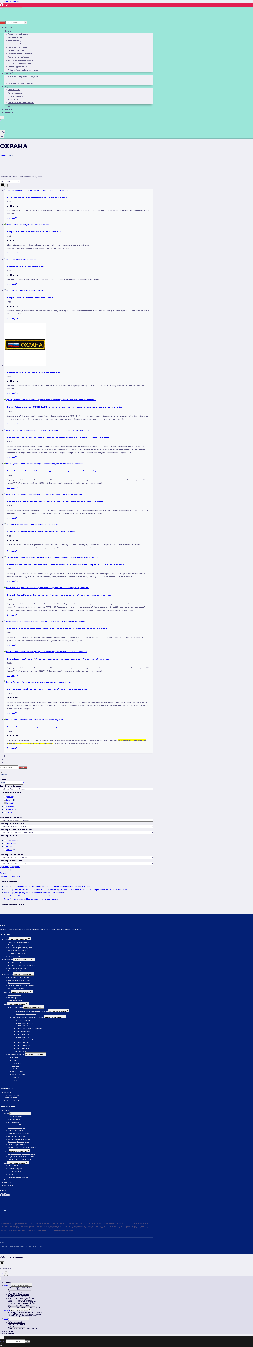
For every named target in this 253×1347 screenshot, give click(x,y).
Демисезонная (11, 843)
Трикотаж (7, 992)
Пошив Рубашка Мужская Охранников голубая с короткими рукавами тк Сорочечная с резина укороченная (59, 595)
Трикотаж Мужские (15, 1000)
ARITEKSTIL (8, 1092)
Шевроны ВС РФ (22, 1026)
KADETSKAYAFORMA (11, 1098)
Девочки (9, 797)
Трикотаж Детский (14, 995)
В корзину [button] (11, 218)
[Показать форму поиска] (2, 132)
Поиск (23, 767)
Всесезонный (11, 840)
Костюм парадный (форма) (19, 57)
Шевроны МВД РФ (22, 1034)
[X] (4, 6)
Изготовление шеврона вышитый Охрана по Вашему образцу (37, 197)
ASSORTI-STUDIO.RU (11, 1101)
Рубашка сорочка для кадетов (18, 953)
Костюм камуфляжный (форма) (20, 63)
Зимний (9, 846)
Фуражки (15, 1057)
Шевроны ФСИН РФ (23, 1043)
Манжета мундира (18, 1074)
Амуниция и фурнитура (17, 47)
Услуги (6, 1151)
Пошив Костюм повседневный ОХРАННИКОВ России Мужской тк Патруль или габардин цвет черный (57, 628)
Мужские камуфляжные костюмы (19, 980)
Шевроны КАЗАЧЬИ (23, 1031)
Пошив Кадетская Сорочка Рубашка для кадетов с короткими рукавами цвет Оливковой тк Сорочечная (58, 659)
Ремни (14, 1060)
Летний (9, 850)
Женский (9, 803)
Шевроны (15, 1066)
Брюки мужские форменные (18, 988)
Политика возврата (16, 93)
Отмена (3, 873)
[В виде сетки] (2, 185)
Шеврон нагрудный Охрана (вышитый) (26, 266)
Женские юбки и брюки (16, 971)
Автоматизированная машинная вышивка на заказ (30, 1011)
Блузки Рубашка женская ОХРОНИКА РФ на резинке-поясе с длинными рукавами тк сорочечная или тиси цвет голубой (65, 564)
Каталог (6, 1114)
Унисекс (9, 812)
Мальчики (10, 806)
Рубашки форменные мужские (19, 983)
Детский (9, 800)
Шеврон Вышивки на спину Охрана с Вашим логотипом (34, 232)
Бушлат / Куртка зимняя (17, 67)
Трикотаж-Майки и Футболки (20, 54)
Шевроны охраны (22, 1048)
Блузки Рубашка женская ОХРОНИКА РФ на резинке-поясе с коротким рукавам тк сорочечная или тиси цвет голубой (64, 407)
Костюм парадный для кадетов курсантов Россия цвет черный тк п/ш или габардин (36, 893)
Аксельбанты (16, 1063)
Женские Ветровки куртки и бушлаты (21, 965)
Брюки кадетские (14, 956)
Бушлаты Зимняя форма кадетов (19, 950)
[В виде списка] (6, 185)
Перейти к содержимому (9, 1)
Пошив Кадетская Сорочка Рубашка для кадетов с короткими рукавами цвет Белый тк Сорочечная (55, 471)
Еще (5, 1004)
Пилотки (15, 1080)
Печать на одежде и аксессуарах (21, 83)
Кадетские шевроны (23, 1020)
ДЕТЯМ (6, 939)
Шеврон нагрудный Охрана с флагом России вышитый (33, 372)
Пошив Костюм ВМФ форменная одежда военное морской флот (29, 896)
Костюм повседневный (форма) (20, 60)
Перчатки (15, 1077)
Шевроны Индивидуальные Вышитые (29, 1029)
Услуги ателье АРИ (15, 44)
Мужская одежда (15, 37)
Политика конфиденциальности (21, 103)
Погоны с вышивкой (19, 1051)
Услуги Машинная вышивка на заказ (22, 80)
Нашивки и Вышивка (16, 50)
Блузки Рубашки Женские (17, 968)
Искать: (3, 1341)
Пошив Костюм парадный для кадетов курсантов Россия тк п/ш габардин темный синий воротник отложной (47, 886)
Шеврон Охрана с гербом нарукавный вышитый (30, 298)
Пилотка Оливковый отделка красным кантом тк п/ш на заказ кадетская (42, 727)
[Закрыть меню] (0, 1278)
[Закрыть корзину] (2, 1263)
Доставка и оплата (15, 96)
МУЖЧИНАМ (8, 974)
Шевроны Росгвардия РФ (25, 1040)
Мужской (9, 809)
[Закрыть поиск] (2, 1337)
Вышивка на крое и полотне (26, 1014)
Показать (5, 870)
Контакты (9, 109)
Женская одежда (14, 41)
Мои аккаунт (10, 112)
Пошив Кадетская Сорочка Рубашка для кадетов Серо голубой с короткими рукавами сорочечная (55, 501)
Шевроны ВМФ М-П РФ (24, 1023)
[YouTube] (8, 1195)
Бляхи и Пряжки (17, 1071)
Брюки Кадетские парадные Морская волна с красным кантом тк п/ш (31, 899)
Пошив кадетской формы (18, 34)
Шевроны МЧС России (24, 1037)
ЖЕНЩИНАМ (8, 960)
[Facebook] (1, 6)
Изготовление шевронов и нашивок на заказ (28, 1017)
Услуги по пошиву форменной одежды (23, 76)
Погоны (14, 1083)
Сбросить (16, 867)
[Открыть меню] (2, 136)
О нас (7, 106)
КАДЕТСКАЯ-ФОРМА (11, 1095)
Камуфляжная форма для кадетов (20, 948)
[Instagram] (6, 6)
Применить (6, 867)
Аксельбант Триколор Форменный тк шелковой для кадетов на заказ (41, 532)
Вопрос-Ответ (13, 99)
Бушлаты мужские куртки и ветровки (21, 986)
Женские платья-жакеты (16, 962)
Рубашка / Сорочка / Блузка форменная (23, 70)
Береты (14, 1069)
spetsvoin (7, 1243)
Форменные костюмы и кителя (19, 977)
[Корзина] (2, 117)
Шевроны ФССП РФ (23, 1045)
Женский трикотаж (14, 998)
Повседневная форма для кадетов (20, 945)
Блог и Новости (14, 90)
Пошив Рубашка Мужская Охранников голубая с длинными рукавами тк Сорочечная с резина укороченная (59, 437)
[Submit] (2, 22)
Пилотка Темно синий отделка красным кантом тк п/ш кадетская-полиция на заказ (47, 689)
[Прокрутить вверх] (2, 1274)
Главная (8, 27)
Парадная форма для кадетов (18, 942)
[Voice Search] (25, 22)
